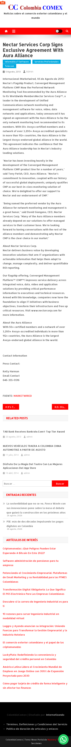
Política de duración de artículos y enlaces (32, 728)
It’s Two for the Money (13, 407)
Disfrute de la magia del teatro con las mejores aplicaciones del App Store (32, 466)
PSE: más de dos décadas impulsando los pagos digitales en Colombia (35, 523)
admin (29, 71)
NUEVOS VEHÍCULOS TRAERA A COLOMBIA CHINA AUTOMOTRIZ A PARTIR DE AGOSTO (32, 447)
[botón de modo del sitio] (58, 31)
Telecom (9, 66)
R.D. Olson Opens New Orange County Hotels (61, 407)
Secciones (36, 743)
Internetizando (55, 714)
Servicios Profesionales (46, 61)
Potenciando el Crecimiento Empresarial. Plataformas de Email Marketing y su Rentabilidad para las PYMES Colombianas (35, 577)
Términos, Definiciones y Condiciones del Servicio (36, 724)
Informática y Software (17, 61)
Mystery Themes (56, 739)
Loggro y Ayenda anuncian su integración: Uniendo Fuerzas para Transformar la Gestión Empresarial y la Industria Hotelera (35, 630)
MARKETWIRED (23, 395)
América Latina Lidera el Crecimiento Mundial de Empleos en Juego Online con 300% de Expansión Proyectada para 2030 (33, 671)
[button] (63, 739)
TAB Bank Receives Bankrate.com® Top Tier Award (34, 431)
